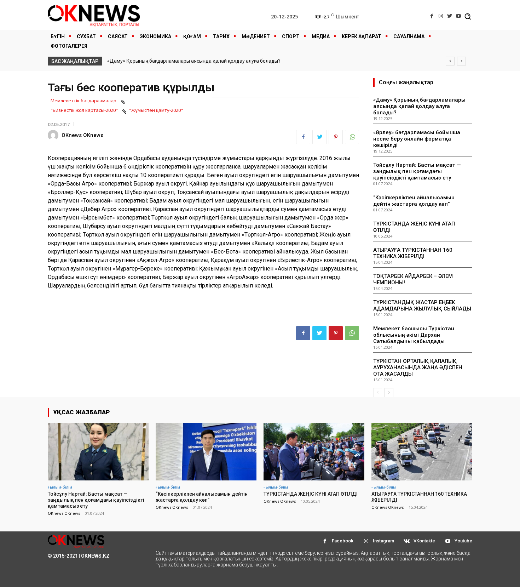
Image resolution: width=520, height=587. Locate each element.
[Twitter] (449, 16)
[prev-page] (377, 392)
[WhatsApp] (352, 137)
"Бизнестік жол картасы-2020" (84, 110)
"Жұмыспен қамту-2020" (156, 110)
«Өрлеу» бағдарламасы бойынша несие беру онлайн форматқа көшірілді (416, 138)
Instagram (383, 540)
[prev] (450, 61)
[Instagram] (440, 16)
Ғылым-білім (60, 487)
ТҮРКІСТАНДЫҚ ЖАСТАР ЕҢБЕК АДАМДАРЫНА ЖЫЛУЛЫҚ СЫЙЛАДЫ (422, 305)
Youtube (463, 540)
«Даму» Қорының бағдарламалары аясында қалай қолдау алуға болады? (194, 61)
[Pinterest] (336, 137)
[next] (461, 61)
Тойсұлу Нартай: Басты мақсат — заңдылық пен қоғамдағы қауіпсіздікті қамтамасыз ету (417, 171)
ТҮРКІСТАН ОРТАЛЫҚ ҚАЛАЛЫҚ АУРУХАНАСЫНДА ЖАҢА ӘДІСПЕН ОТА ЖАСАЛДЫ (417, 367)
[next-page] (389, 392)
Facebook (342, 540)
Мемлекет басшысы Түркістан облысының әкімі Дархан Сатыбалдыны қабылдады (413, 334)
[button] (467, 16)
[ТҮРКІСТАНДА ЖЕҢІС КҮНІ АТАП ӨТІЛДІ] (314, 451)
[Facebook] (431, 16)
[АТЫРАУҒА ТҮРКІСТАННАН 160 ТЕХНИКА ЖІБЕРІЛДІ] (421, 451)
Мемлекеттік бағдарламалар (83, 100)
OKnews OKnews (82, 135)
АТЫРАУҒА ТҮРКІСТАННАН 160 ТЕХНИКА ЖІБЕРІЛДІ (412, 253)
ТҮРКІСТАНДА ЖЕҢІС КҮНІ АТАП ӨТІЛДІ (311, 494)
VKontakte (424, 540)
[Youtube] (458, 16)
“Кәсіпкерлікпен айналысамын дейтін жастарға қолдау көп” (414, 200)
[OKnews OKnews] (54, 135)
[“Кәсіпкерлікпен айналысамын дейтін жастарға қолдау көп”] (206, 451)
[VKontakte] (406, 541)
